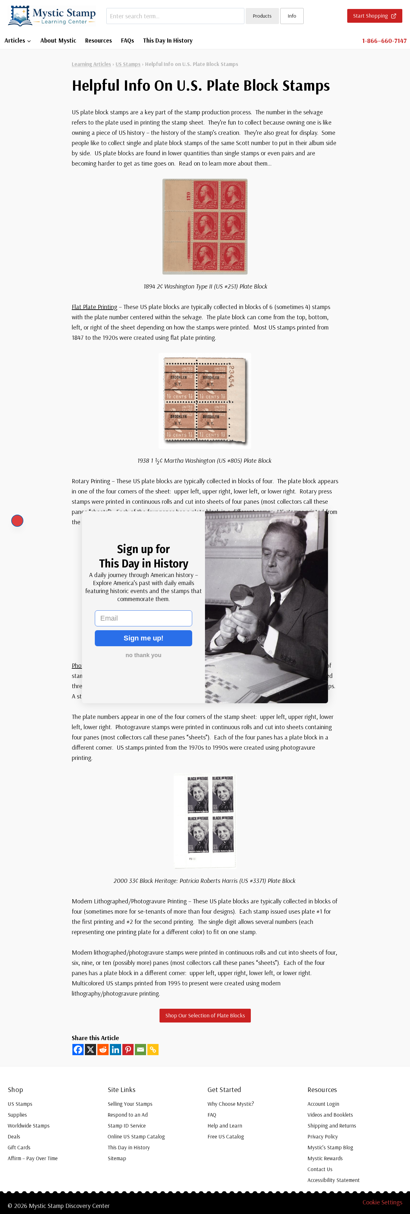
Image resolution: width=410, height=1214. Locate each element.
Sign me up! (143, 638)
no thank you (143, 655)
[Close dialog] (17, 520)
